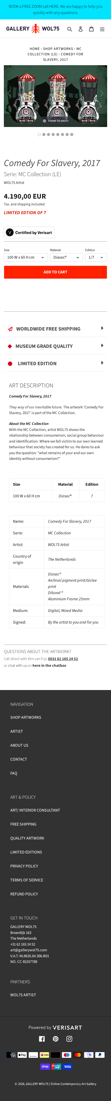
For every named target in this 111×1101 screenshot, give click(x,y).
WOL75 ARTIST (23, 995)
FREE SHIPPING (23, 824)
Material (55, 250)
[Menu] (102, 28)
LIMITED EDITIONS (26, 852)
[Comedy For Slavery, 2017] (71, 134)
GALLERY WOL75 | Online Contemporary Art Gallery (61, 1084)
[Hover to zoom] (55, 96)
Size (6, 250)
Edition (90, 250)
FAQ (13, 773)
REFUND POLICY (24, 894)
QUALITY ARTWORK (27, 838)
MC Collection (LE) (55, 51)
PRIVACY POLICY (24, 866)
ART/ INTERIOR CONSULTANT (35, 810)
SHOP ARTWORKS (58, 48)
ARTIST (16, 731)
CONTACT (18, 759)
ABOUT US (19, 745)
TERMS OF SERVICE (26, 880)
